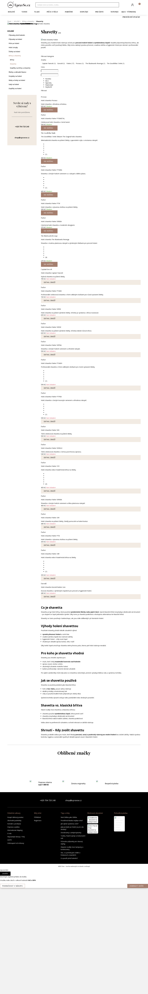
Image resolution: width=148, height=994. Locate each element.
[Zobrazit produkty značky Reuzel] (74, 946)
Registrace (37, 820)
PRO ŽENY (99, 12)
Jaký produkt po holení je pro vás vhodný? (72, 828)
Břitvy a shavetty (28, 21)
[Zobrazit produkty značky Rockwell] (74, 955)
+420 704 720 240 (48, 800)
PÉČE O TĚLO (52, 12)
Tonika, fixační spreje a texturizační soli (73, 837)
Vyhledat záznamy (117, 5)
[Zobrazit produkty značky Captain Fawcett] (74, 773)
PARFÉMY (69, 12)
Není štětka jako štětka (69, 817)
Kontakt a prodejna (14, 824)
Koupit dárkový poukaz (15, 817)
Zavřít (5, 874)
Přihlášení (37, 817)
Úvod (9, 21)
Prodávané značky (131, 17)
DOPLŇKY (84, 12)
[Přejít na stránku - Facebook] (135, 800)
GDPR (9, 840)
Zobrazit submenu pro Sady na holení (35, 84)
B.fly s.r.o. (18, 5)
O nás (9, 833)
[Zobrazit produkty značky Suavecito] (74, 972)
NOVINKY (115, 12)
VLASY (37, 12)
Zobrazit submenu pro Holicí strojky (35, 47)
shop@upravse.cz (73, 800)
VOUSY (24, 12)
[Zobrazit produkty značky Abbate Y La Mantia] (74, 765)
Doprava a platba (13, 827)
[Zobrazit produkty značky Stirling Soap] (74, 963)
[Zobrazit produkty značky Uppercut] (74, 989)
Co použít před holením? (69, 858)
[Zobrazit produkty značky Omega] (74, 920)
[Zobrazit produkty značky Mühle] (74, 912)
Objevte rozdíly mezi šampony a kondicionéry (72, 848)
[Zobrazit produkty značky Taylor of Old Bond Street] (74, 981)
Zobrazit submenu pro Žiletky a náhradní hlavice (35, 72)
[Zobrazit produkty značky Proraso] (74, 929)
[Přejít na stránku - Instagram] (139, 800)
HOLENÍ (11, 12)
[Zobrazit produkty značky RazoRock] (74, 938)
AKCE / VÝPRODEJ (128, 12)
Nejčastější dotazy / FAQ (16, 837)
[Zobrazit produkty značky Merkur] (74, 868)
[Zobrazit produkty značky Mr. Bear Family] (74, 894)
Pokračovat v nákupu (12, 886)
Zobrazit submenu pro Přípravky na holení (35, 39)
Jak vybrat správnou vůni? (69, 824)
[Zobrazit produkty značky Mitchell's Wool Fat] (74, 877)
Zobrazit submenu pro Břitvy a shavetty (35, 56)
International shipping (14, 830)
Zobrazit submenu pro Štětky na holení (35, 52)
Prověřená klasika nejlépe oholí (72, 820)
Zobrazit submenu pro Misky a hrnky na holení (35, 80)
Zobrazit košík (137, 886)
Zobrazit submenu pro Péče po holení (35, 43)
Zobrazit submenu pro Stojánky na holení (35, 76)
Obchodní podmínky (14, 820)
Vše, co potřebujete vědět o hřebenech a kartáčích (70, 854)
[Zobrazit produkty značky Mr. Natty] (74, 903)
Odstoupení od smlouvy (15, 843)
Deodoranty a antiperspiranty (71, 833)
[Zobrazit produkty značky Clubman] (74, 791)
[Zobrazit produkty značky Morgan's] (74, 886)
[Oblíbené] (127, 5)
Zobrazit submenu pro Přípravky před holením (35, 35)
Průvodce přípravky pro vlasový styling (72, 842)
